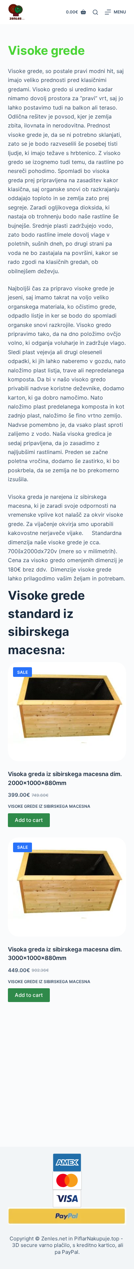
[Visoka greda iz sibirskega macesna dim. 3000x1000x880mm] (67, 887)
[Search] (95, 12)
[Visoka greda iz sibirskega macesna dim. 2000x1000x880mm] (67, 711)
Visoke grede (46, 50)
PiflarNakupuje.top (96, 1238)
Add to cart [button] (29, 820)
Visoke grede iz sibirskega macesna (49, 806)
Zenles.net (54, 1238)
